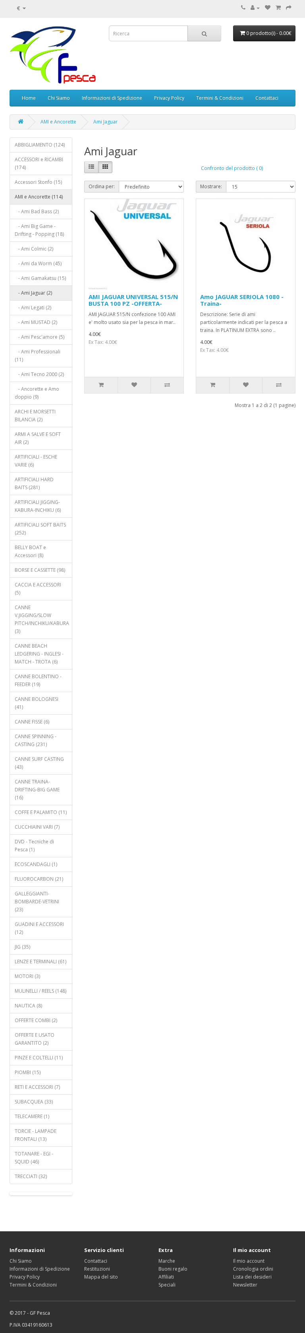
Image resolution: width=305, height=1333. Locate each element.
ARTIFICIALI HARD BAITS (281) (34, 483)
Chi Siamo (59, 98)
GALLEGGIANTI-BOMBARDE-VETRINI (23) (37, 901)
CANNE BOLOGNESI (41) (36, 703)
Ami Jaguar (105, 121)
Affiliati (166, 1276)
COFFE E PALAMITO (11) (41, 812)
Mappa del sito (101, 1276)
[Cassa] (288, 7)
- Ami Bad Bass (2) (37, 211)
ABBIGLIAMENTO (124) (40, 144)
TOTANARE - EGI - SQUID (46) (34, 1157)
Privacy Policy (169, 98)
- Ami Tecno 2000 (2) (39, 374)
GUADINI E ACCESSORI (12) (39, 928)
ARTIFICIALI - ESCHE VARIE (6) (36, 460)
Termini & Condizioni (219, 98)
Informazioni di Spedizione (112, 98)
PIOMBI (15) (28, 1072)
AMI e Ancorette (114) (39, 196)
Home (29, 98)
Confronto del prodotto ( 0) (232, 168)
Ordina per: (102, 186)
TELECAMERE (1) (32, 1116)
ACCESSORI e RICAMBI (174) (39, 163)
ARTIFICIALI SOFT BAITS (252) (40, 528)
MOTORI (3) (27, 976)
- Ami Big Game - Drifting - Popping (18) (39, 230)
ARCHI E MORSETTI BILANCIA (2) (35, 415)
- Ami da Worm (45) (38, 263)
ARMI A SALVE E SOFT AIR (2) (38, 438)
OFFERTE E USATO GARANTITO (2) (34, 1039)
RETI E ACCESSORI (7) (37, 1087)
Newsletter (245, 1284)
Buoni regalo (172, 1268)
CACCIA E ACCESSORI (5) (38, 588)
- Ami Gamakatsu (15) (40, 278)
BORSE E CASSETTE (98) (40, 570)
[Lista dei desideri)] (267, 7)
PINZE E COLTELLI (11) (39, 1057)
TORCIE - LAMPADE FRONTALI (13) (35, 1135)
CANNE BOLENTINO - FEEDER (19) (38, 680)
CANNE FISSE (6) (32, 721)
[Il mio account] (255, 7)
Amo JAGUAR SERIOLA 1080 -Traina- (242, 300)
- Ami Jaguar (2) (33, 292)
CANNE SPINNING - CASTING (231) (35, 740)
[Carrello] (278, 7)
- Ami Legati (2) (33, 307)
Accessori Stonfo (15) (38, 182)
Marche (166, 1261)
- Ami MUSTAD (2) (36, 322)
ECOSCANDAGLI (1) (36, 864)
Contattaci (266, 98)
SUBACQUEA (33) (34, 1101)
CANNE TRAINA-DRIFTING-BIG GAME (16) (37, 789)
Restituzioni (97, 1268)
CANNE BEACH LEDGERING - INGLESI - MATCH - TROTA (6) (39, 653)
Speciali (167, 1284)
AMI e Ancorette (58, 121)
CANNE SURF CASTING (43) (39, 763)
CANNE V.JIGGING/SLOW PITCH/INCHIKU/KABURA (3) (42, 619)
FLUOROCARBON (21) (39, 879)
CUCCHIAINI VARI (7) (37, 827)
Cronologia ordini (253, 1268)
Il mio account (248, 1261)
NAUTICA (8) (28, 1005)
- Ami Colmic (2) (34, 248)
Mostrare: (211, 186)
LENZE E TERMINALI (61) (40, 961)
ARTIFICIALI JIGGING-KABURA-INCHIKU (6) (38, 506)
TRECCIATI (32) (31, 1176)
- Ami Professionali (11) (37, 355)
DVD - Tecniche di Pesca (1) (34, 845)
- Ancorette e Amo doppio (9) (37, 393)
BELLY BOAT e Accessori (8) (30, 551)
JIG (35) (22, 946)
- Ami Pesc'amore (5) (39, 337)
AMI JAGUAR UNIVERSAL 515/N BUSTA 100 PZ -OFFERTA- (133, 300)
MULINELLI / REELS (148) (40, 991)
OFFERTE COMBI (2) (36, 1020)
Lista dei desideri (252, 1276)
